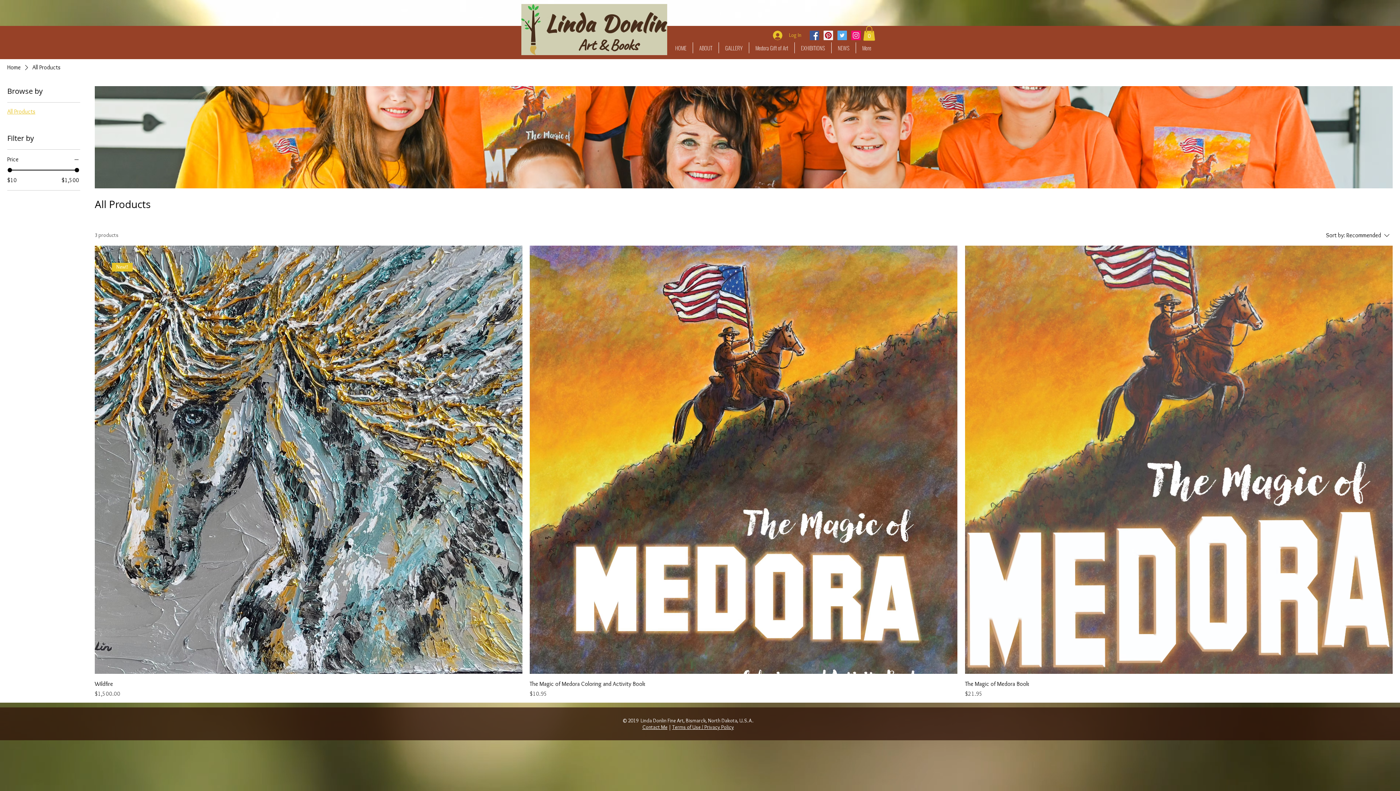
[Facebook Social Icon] (814, 35)
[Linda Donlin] (828, 35)
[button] (734, 47)
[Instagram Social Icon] (856, 35)
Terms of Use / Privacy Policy (703, 727)
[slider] (9, 170)
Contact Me (655, 727)
